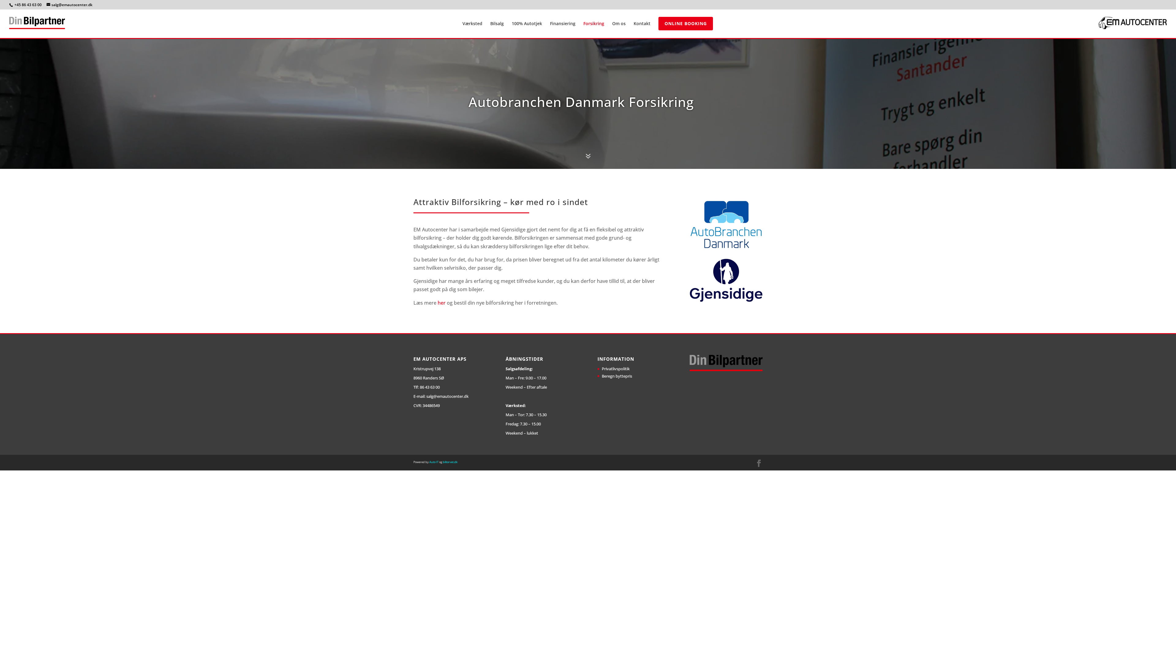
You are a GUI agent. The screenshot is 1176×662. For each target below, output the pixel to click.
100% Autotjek (527, 23)
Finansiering (562, 23)
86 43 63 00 (430, 387)
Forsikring (593, 23)
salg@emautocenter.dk (447, 396)
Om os (619, 23)
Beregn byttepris (617, 376)
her (442, 302)
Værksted (472, 23)
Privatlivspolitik (616, 368)
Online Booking (686, 23)
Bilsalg (497, 23)
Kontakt (642, 23)
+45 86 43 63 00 (28, 4)
